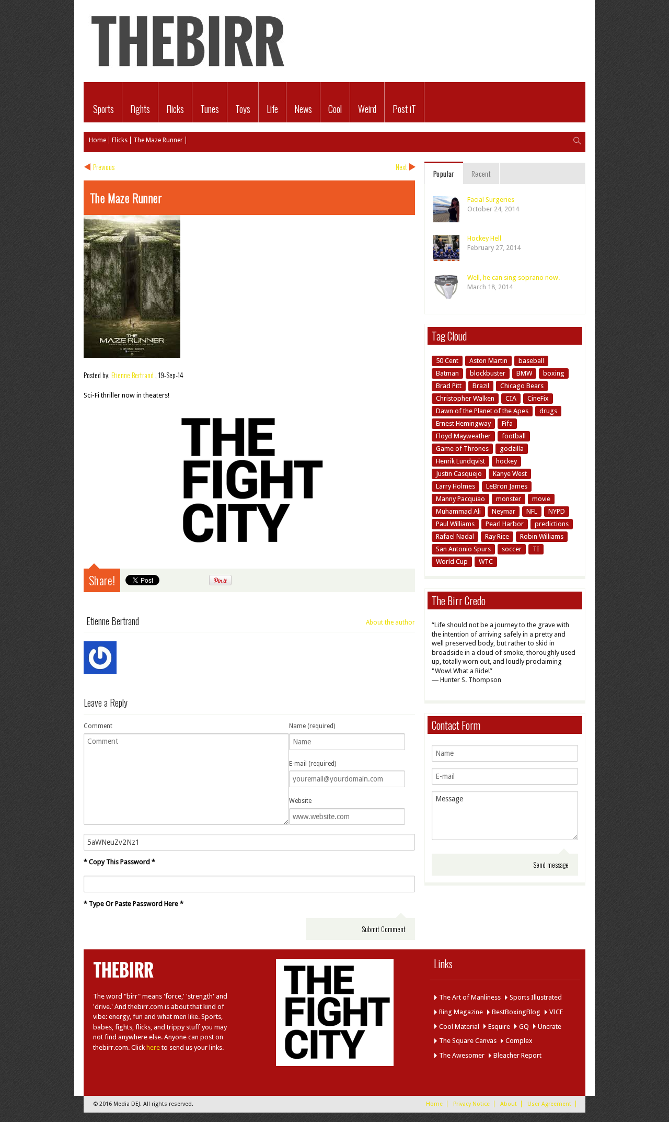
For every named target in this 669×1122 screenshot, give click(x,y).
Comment (98, 726)
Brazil (480, 386)
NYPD (556, 511)
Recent (481, 173)
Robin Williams (541, 536)
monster (508, 499)
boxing (553, 373)
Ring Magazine (461, 1012)
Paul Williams (455, 524)
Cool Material (459, 1026)
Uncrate (549, 1026)
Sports (103, 109)
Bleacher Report (517, 1055)
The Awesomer (462, 1055)
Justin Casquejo (459, 474)
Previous (103, 166)
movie (541, 499)
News (303, 109)
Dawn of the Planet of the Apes (482, 411)
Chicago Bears (522, 386)
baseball (531, 361)
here (153, 1047)
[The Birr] (188, 71)
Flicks (175, 109)
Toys (242, 109)
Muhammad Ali (458, 511)
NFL (531, 511)
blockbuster (487, 373)
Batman (447, 373)
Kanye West (510, 474)
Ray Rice (497, 536)
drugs (548, 411)
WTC (486, 561)
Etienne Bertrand (132, 374)
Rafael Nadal (455, 536)
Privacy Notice (471, 1104)
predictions (552, 524)
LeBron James (506, 486)
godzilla (512, 448)
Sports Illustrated (536, 997)
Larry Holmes (455, 486)
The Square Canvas (468, 1041)
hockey (506, 461)
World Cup (452, 561)
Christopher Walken (465, 398)
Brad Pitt (449, 386)
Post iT (404, 109)
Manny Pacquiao (460, 499)
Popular (443, 173)
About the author (390, 622)
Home (97, 140)
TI (536, 549)
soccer (512, 549)
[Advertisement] (463, 25)
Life (272, 109)
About (508, 1104)
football (514, 436)
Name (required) (312, 726)
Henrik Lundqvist (460, 461)
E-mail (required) (312, 763)
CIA (510, 398)
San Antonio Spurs (463, 549)
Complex (519, 1041)
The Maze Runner (158, 140)
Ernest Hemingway (463, 423)
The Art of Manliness (470, 997)
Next (401, 166)
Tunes (209, 109)
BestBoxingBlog (516, 1012)
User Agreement (549, 1104)
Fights (140, 109)
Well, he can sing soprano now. (513, 277)
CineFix (538, 398)
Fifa (507, 423)
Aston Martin (488, 361)
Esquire (499, 1026)
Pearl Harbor (505, 524)
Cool (335, 109)
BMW (524, 373)
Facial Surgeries (490, 199)
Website (300, 800)
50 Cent (447, 361)
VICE (556, 1012)
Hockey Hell (484, 238)
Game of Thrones (462, 448)
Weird (367, 109)
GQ (524, 1026)
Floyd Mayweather (463, 436)
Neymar (503, 511)
